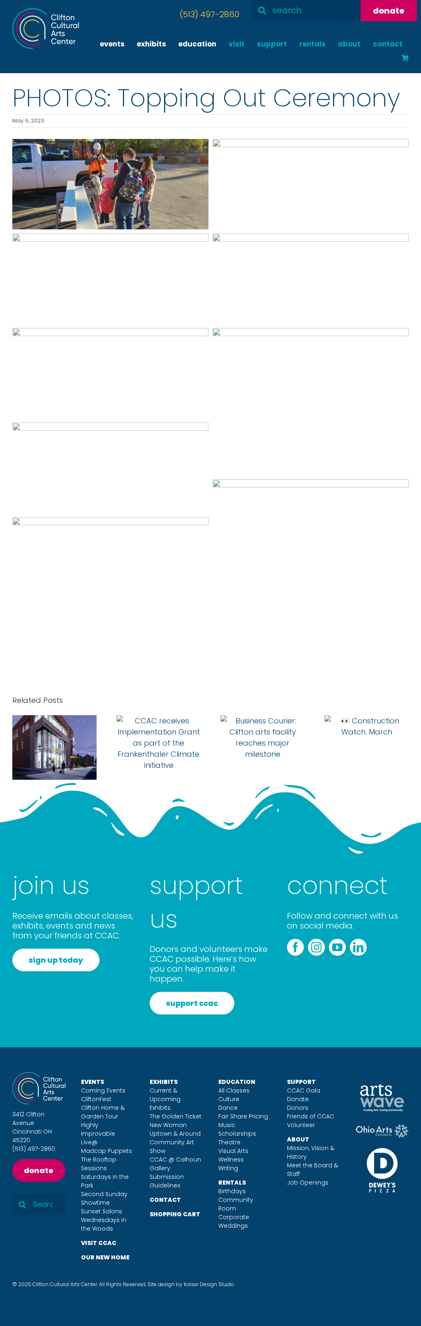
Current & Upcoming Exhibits (165, 1099)
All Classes (234, 1090)
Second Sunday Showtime (104, 1198)
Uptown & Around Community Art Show (175, 1142)
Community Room (235, 1204)
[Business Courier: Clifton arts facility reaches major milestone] (262, 721)
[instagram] (316, 947)
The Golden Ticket (175, 1116)
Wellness (231, 1159)
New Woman (168, 1125)
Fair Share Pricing (243, 1116)
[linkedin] (358, 947)
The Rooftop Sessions (98, 1163)
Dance (228, 1108)
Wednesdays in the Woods (103, 1224)
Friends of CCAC (310, 1116)
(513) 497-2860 (209, 14)
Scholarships (237, 1134)
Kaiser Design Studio (209, 1284)
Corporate (233, 1217)
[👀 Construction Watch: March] (366, 721)
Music (226, 1125)
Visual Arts (233, 1151)
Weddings (233, 1226)
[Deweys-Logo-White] (382, 1151)
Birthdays (232, 1191)
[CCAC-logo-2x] (45, 12)
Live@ (89, 1142)
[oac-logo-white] (382, 1127)
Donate (298, 1099)
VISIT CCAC (98, 1243)
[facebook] (295, 947)
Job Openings (307, 1182)
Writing (228, 1168)
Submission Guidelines (167, 1181)
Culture (228, 1099)
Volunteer (301, 1125)
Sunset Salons (101, 1211)
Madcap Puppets (106, 1151)
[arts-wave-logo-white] (382, 1088)
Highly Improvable (98, 1129)
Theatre (229, 1142)
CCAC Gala (303, 1090)
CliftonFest (96, 1099)
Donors (297, 1108)
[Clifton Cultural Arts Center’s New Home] (54, 721)
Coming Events (103, 1090)
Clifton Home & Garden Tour (103, 1112)
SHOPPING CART (175, 1214)
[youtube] (337, 947)
